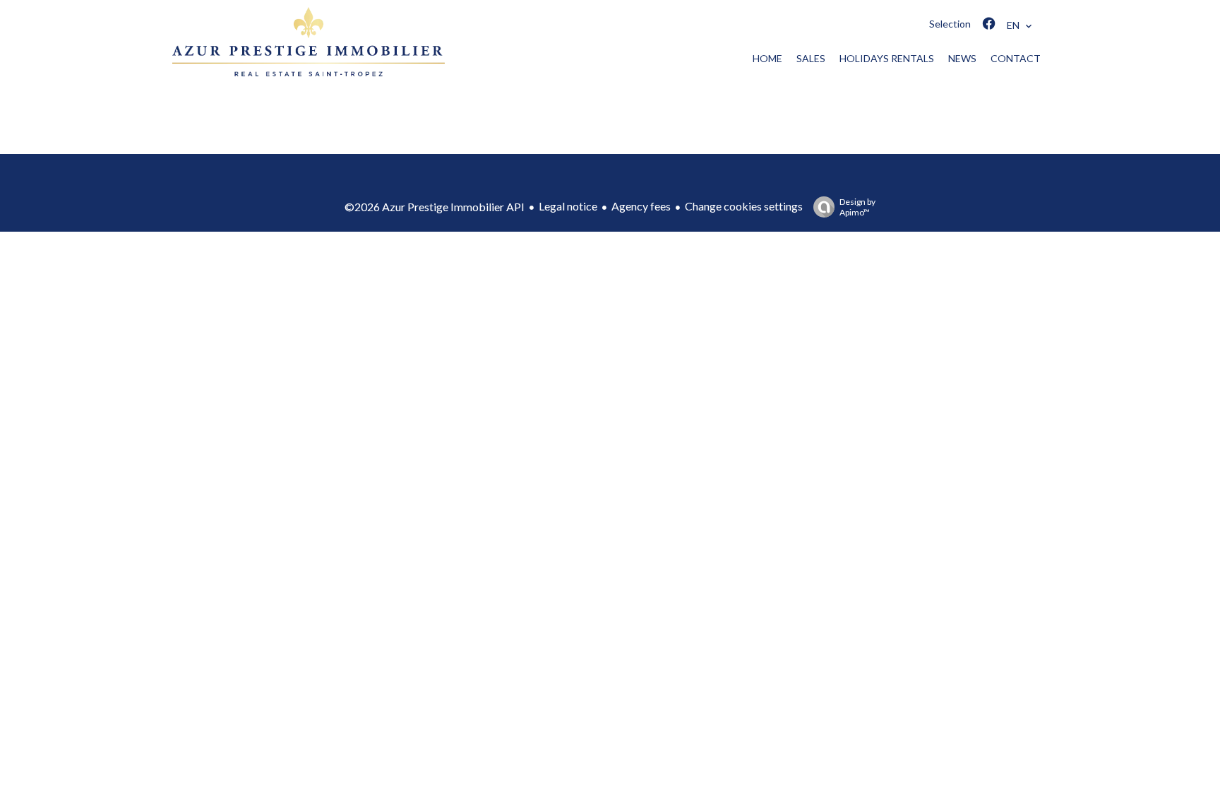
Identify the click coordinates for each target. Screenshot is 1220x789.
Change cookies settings (744, 206)
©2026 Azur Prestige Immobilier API (435, 206)
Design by (857, 207)
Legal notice (568, 206)
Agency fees (641, 206)
